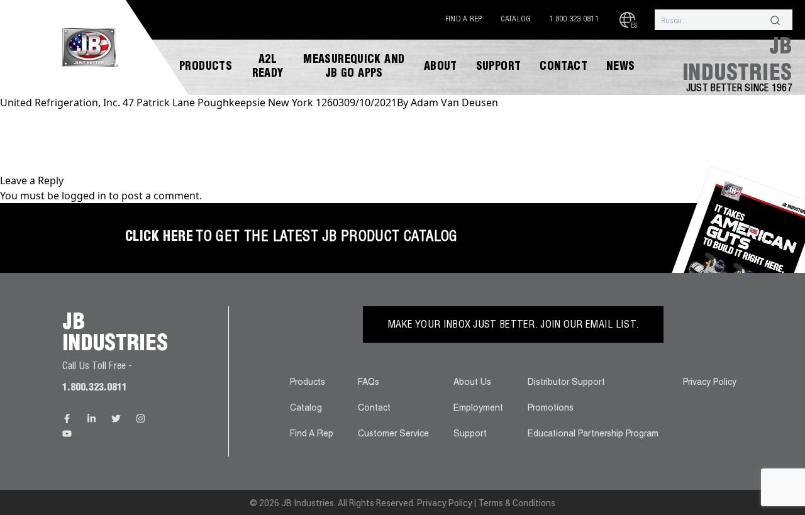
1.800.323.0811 (574, 19)
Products (205, 67)
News (620, 67)
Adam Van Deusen (454, 102)
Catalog (516, 19)
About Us (472, 383)
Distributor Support (566, 383)
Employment (478, 408)
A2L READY (268, 67)
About (440, 67)
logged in (84, 195)
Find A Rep (463, 19)
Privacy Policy (709, 383)
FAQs (368, 383)
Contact (563, 67)
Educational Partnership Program (593, 434)
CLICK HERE (159, 238)
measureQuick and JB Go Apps (353, 67)
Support (498, 67)
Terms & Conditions (516, 503)
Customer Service (393, 434)
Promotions (551, 408)
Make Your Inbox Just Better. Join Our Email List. (513, 326)
